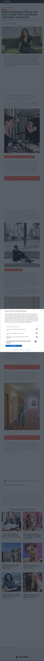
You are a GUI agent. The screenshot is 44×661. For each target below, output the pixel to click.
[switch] (36, 329)
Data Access (22, 349)
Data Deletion (15, 349)
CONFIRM (14, 345)
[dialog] (22, 330)
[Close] (42, 311)
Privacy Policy (28, 349)
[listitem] (22, 326)
